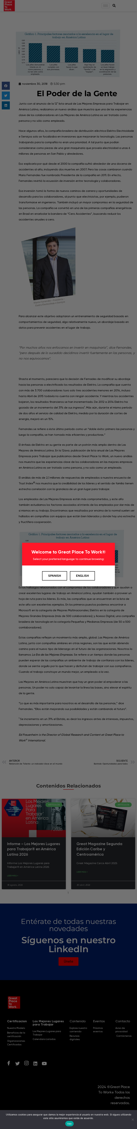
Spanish (54, 575)
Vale (69, 1123)
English (82, 575)
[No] (132, 1119)
